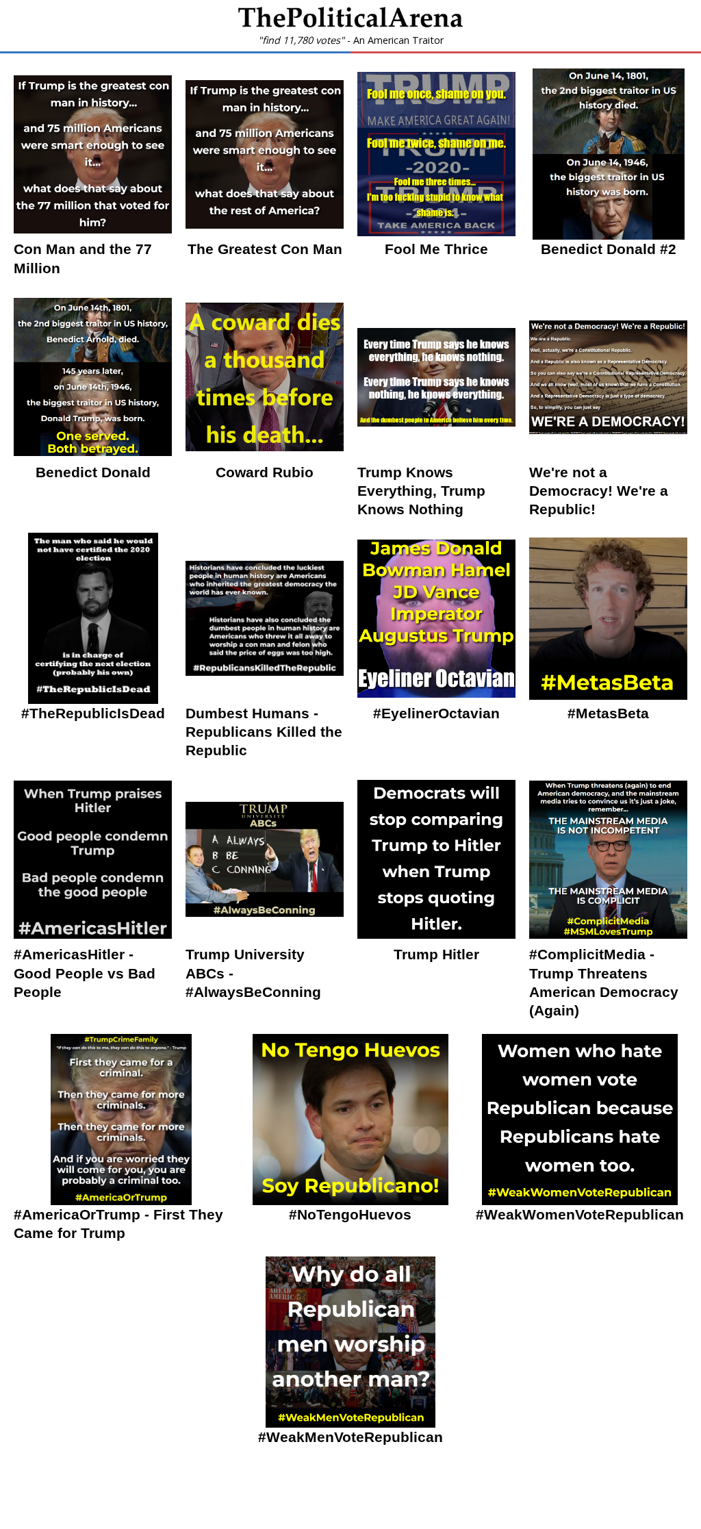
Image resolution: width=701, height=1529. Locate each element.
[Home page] (350, 23)
